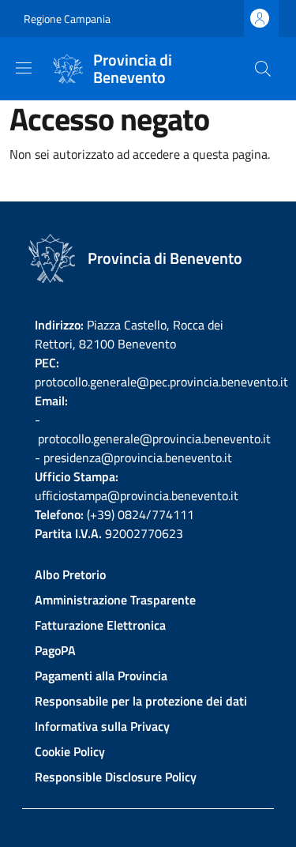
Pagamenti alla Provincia (101, 675)
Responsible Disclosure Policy (116, 776)
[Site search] (262, 68)
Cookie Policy (70, 751)
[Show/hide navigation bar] (23, 68)
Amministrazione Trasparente (115, 599)
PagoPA (55, 650)
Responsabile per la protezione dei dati (141, 700)
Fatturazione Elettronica (100, 624)
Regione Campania (67, 18)
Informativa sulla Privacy (102, 726)
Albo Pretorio (70, 574)
